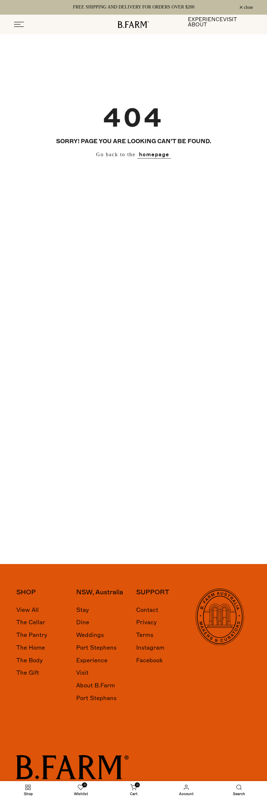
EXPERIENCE (205, 19)
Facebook (149, 660)
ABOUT (197, 24)
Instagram (150, 647)
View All (27, 609)
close (22, 7)
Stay (82, 609)
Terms (144, 635)
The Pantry (31, 635)
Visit (82, 672)
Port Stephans (96, 698)
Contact (147, 609)
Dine (82, 622)
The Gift (27, 672)
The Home (30, 647)
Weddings (90, 635)
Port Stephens (96, 647)
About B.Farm (95, 685)
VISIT (230, 19)
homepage (154, 154)
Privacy (146, 622)
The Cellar (30, 622)
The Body (29, 660)
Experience (91, 660)
